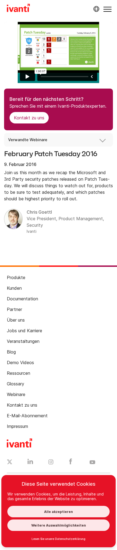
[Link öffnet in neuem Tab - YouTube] (92, 462)
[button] (107, 9)
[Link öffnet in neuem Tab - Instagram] (51, 463)
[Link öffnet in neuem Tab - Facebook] (70, 463)
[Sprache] (95, 9)
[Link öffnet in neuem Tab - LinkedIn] (30, 463)
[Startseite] (18, 9)
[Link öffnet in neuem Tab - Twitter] (10, 462)
